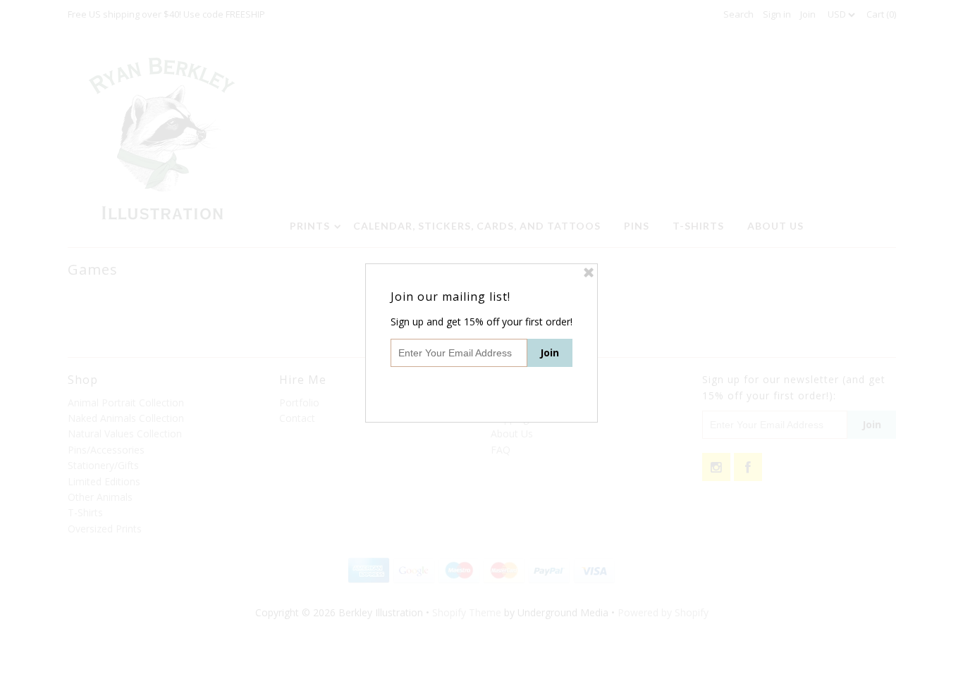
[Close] (589, 273)
